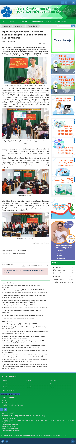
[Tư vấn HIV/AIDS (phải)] (63, 209)
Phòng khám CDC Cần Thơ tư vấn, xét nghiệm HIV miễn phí (21, 293)
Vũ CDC (65, 435)
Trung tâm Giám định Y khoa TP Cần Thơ (13, 405)
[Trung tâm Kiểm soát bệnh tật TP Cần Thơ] (6, 12)
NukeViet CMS (51, 435)
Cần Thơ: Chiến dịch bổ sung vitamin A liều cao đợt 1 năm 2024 (22, 310)
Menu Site (29, 387)
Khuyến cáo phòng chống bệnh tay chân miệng (17, 324)
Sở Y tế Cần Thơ (6, 402)
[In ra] (44, 43)
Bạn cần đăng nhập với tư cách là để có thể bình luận (24, 271)
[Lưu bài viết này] (47, 43)
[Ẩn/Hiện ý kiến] (23, 265)
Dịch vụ (48, 21)
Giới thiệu (11, 21)
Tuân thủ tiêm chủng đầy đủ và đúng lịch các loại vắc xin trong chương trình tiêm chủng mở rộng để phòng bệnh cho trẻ (23, 346)
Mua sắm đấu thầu (37, 21)
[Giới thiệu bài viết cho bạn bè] (40, 43)
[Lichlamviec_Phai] (63, 40)
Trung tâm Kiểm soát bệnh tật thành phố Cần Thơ (27, 435)
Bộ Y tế (4, 400)
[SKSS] (63, 167)
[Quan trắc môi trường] (63, 186)
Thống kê (5, 384)
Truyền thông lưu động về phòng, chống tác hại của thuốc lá (21, 308)
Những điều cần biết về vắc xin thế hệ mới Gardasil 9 (19, 315)
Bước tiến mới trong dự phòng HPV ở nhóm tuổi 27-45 (20, 290)
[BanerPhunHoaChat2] (63, 63)
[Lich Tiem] (63, 128)
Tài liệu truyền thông (60, 21)
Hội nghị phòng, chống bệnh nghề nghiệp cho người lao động (22, 285)
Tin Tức (29, 380)
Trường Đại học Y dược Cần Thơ (10, 404)
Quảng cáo (53, 384)
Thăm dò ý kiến (31, 384)
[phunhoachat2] (63, 84)
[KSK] (63, 147)
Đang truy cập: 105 (15, 394)
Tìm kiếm (5, 387)
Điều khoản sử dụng (8, 390)
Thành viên (53, 380)
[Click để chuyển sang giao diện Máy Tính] (6, 441)
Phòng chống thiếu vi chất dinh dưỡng (15, 305)
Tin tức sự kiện (23, 21)
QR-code (5, 394)
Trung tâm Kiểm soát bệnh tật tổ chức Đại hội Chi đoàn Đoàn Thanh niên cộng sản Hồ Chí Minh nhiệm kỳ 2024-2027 (24, 301)
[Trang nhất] (3, 21)
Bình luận (52, 387)
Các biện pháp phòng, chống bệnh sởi (15, 318)
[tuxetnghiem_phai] (63, 239)
